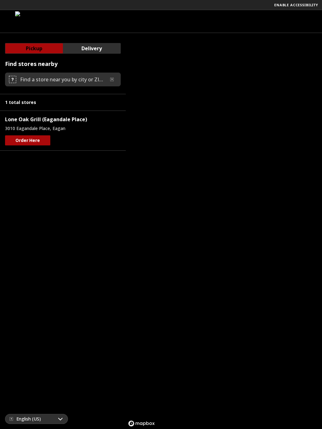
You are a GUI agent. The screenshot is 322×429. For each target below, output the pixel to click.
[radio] (34, 48)
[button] (27, 140)
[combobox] (61, 79)
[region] (224, 231)
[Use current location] (112, 79)
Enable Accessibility (296, 5)
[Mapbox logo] (141, 423)
